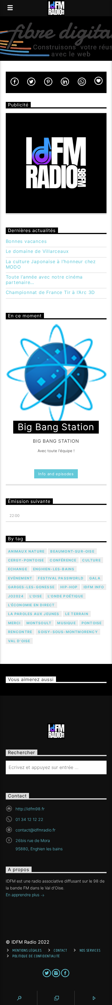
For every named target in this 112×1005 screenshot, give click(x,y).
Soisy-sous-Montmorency (68, 632)
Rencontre (20, 632)
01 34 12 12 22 (29, 819)
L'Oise (36, 596)
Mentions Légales (27, 950)
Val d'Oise (19, 641)
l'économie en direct (31, 605)
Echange (17, 569)
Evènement (20, 578)
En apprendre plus (23, 894)
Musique (66, 623)
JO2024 (16, 596)
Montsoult (39, 623)
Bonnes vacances (26, 241)
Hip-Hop (69, 587)
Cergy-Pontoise (26, 560)
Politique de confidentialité (36, 956)
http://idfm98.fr (30, 808)
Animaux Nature (26, 551)
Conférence (63, 560)
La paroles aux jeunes (33, 614)
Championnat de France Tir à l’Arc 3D (50, 292)
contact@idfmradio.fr (35, 829)
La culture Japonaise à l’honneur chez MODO (51, 264)
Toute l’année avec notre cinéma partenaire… (44, 279)
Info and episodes (56, 474)
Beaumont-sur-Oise (72, 551)
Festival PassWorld (61, 578)
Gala (95, 578)
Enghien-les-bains (53, 569)
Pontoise (92, 623)
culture (91, 560)
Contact (60, 950)
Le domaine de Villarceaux (37, 251)
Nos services (90, 950)
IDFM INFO (94, 587)
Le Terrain (76, 614)
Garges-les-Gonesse (31, 587)
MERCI (14, 623)
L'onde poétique (65, 596)
